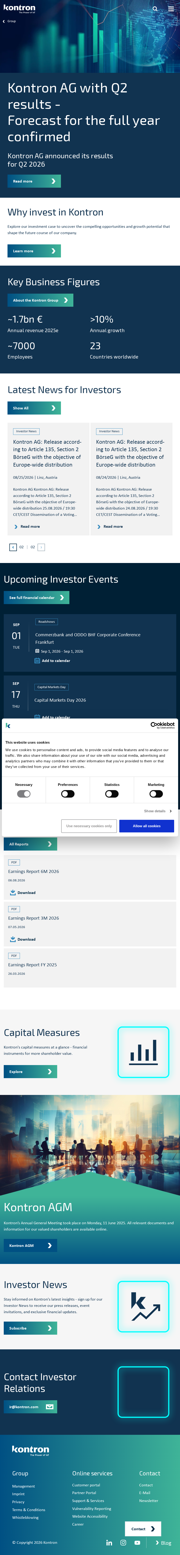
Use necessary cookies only (89, 826)
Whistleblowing (25, 1518)
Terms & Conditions (28, 1510)
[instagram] (123, 1542)
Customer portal (86, 1485)
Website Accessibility (90, 1516)
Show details (154, 811)
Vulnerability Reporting (91, 1509)
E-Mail (144, 1493)
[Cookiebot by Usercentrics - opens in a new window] (154, 725)
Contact (146, 1485)
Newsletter (148, 1501)
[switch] (68, 794)
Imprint (18, 1494)
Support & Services (88, 1501)
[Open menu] (171, 9)
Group (20, 1473)
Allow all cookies (147, 826)
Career (78, 1524)
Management (23, 1486)
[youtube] (137, 1542)
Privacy (18, 1502)
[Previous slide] (13, 547)
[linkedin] (109, 1542)
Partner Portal (84, 1493)
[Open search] (155, 9)
